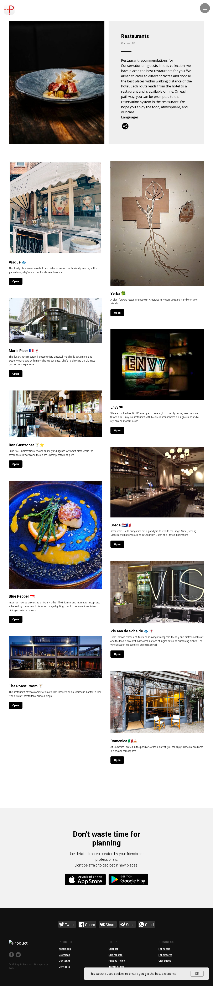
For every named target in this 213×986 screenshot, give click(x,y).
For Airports (165, 955)
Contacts (64, 966)
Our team (64, 960)
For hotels (164, 948)
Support (113, 948)
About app (65, 948)
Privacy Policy (117, 960)
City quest (165, 960)
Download (64, 955)
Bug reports (116, 955)
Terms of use (117, 966)
